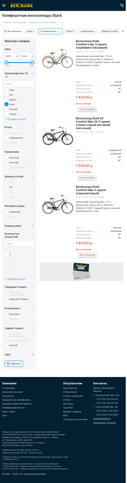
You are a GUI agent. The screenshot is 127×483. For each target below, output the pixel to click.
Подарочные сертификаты (16, 399)
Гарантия (68, 407)
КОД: (92, 51)
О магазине (8, 388)
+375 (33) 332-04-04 (106, 403)
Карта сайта (8, 411)
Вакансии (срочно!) (12, 392)
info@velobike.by (102, 418)
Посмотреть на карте (104, 422)
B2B (65, 415)
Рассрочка (8, 396)
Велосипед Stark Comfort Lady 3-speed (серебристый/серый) (91, 44)
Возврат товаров (72, 411)
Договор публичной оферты (17, 403)
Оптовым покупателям (75, 419)
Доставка (68, 403)
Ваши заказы (70, 388)
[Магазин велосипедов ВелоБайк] (21, 5)
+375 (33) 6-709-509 (106, 414)
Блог (4, 415)
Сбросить (16, 363)
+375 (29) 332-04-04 (106, 399)
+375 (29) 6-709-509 (106, 410)
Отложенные (70, 392)
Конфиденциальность (13, 407)
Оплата (67, 399)
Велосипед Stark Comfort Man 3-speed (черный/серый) (91, 190)
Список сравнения (73, 396)
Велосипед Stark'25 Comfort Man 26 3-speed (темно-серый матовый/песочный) (93, 123)
